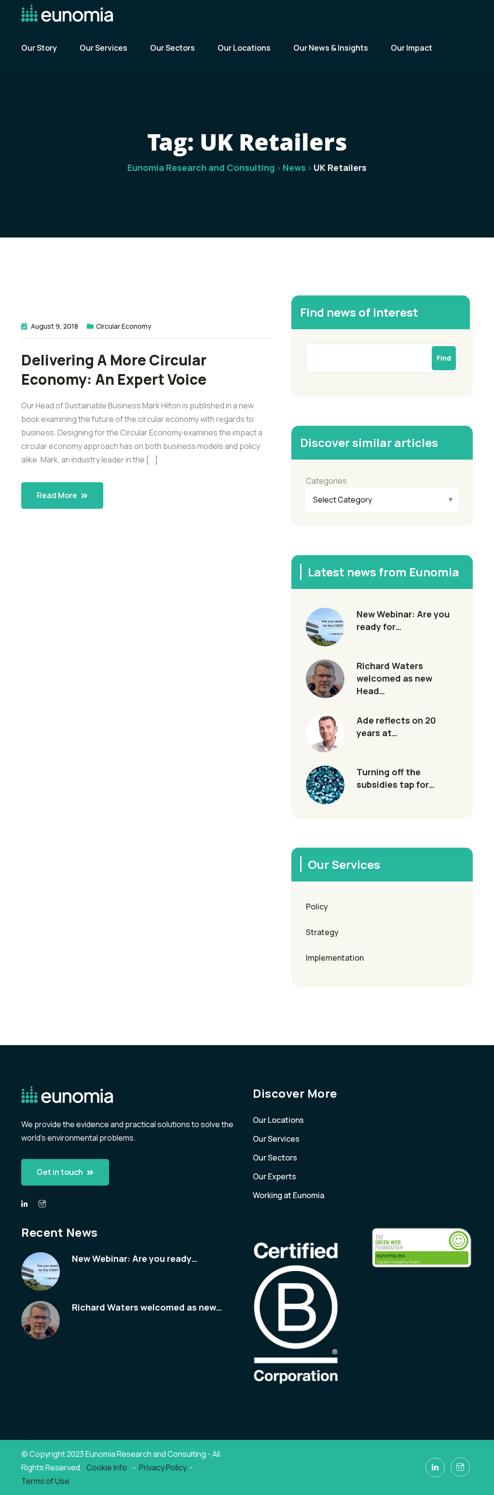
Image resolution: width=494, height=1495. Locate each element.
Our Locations (244, 47)
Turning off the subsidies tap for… (396, 778)
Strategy (322, 932)
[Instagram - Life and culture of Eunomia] (460, 1467)
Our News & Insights (330, 47)
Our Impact (411, 47)
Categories (326, 480)
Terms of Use (45, 1481)
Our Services (103, 47)
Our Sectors (172, 47)
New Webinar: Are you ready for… (403, 620)
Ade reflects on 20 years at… (396, 726)
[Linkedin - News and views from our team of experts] (24, 1204)
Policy (317, 906)
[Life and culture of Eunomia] (42, 1204)
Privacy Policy (163, 1467)
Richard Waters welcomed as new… (147, 1307)
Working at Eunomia (288, 1195)
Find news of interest (359, 312)
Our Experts (274, 1176)
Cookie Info (107, 1467)
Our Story (39, 47)
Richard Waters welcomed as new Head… (394, 678)
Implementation (335, 957)
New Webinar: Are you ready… (134, 1258)
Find (444, 358)
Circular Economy (123, 326)
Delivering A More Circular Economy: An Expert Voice (113, 369)
